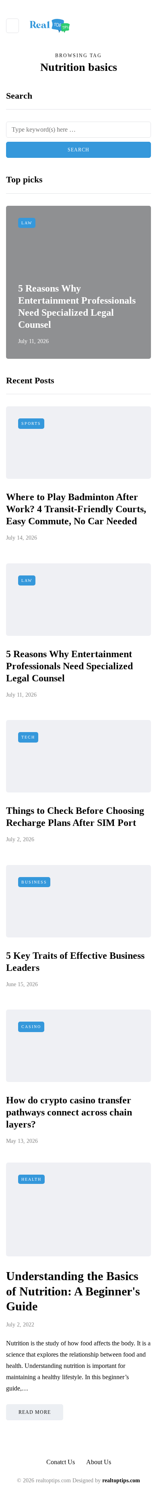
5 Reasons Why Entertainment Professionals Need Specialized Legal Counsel (69, 666)
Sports (31, 423)
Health (31, 1179)
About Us (98, 1462)
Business (34, 882)
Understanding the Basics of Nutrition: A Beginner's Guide (73, 1291)
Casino (31, 1026)
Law (26, 223)
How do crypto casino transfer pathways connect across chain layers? (69, 1112)
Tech (28, 737)
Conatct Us (60, 1462)
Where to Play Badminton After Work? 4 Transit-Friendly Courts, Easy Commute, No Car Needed (76, 509)
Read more (35, 1412)
